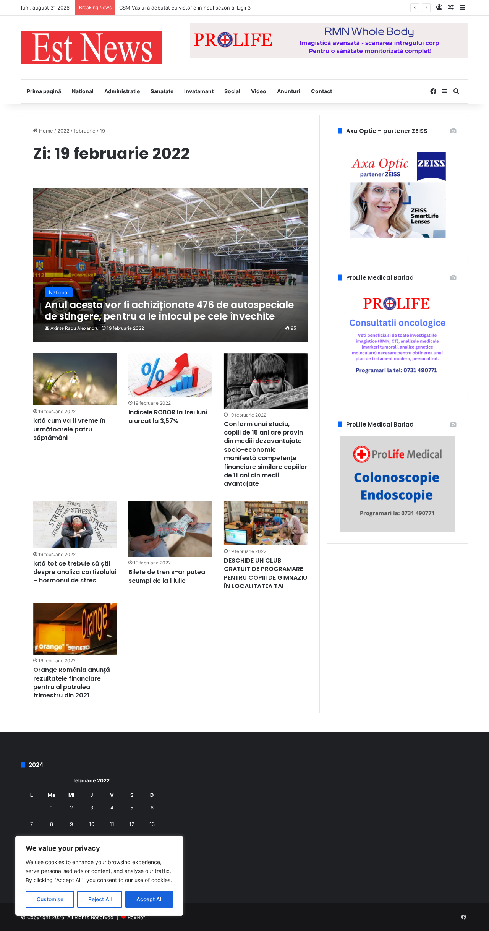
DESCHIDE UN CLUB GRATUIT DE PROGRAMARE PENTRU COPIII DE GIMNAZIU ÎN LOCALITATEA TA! (265, 573)
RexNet (136, 917)
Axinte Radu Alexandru (74, 328)
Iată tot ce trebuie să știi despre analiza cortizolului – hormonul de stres (74, 572)
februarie (85, 131)
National (83, 91)
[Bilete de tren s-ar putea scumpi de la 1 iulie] (170, 529)
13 (152, 824)
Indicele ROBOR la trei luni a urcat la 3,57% (167, 416)
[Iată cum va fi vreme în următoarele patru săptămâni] (75, 379)
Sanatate (162, 91)
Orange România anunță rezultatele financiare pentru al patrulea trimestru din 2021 (71, 682)
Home (45, 131)
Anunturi (288, 91)
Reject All (100, 899)
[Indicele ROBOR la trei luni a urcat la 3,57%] (170, 375)
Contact (321, 91)
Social (232, 91)
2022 (63, 131)
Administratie (122, 91)
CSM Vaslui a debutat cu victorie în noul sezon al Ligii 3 (185, 8)
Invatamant (199, 91)
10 (91, 824)
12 (131, 824)
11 (112, 824)
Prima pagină (44, 91)
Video (258, 91)
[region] (99, 876)
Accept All (149, 899)
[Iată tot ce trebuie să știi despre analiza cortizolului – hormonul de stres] (75, 524)
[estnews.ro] (91, 47)
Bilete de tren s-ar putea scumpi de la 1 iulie (166, 576)
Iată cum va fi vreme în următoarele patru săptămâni (69, 429)
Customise (50, 899)
